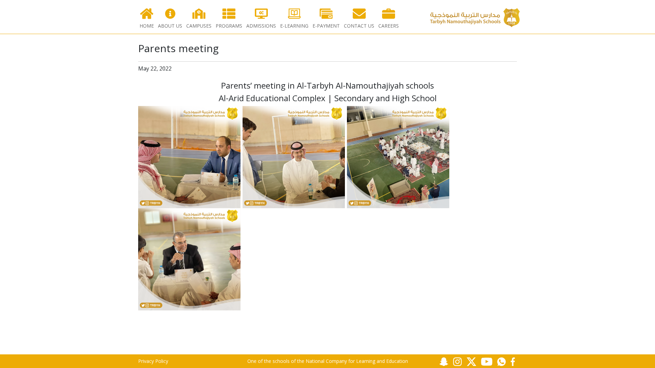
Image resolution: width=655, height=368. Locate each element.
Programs (229, 25)
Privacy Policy (153, 361)
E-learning (294, 25)
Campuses (199, 25)
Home (147, 25)
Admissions (261, 25)
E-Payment (326, 25)
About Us (170, 25)
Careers (388, 25)
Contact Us (359, 25)
